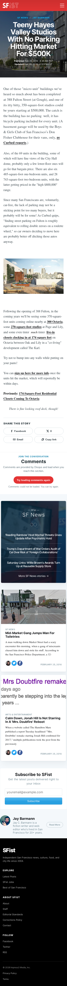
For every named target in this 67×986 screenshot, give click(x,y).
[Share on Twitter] (14, 663)
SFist (9, 850)
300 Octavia (55, 321)
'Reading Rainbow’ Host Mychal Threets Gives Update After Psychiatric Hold (33, 536)
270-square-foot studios (26, 326)
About (6, 903)
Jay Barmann (41, 17)
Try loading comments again (33, 480)
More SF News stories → (34, 576)
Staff (5, 909)
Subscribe (33, 801)
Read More (54, 824)
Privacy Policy (10, 973)
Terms (6, 979)
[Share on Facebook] (20, 663)
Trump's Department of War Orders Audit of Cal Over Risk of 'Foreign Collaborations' (33, 550)
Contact (7, 925)
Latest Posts (9, 876)
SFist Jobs (8, 882)
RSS (5, 952)
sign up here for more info (31, 373)
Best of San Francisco (14, 887)
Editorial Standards (13, 914)
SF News (22, 17)
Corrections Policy (12, 919)
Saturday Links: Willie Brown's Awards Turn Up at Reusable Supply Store (33, 564)
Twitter (6, 946)
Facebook (8, 941)
